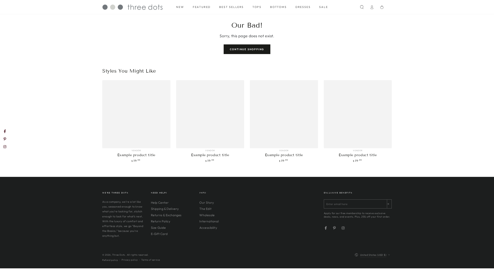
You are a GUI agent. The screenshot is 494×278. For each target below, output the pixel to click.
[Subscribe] (389, 204)
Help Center (160, 202)
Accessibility (208, 228)
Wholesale (207, 215)
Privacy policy (130, 259)
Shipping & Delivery (165, 209)
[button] (362, 7)
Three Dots (119, 254)
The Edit (205, 209)
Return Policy (160, 221)
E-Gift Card (159, 234)
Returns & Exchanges (166, 215)
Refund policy (110, 260)
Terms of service (150, 259)
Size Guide (158, 228)
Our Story (206, 202)
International (209, 221)
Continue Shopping (247, 49)
